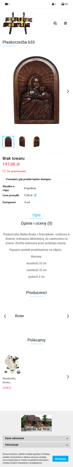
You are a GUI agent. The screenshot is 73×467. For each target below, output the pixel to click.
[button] (64, 4)
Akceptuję (60, 458)
